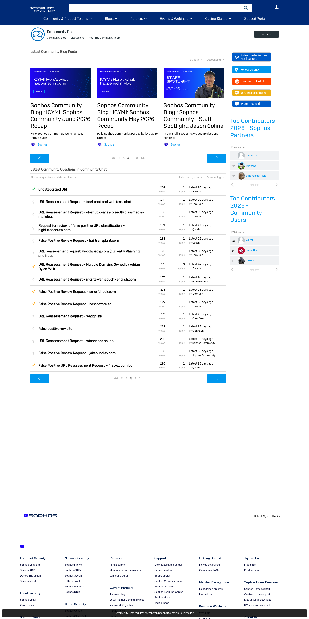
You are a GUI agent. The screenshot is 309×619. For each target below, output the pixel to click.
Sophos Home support (257, 588)
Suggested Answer (33, 266)
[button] (245, 8)
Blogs (109, 18)
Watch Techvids (251, 104)
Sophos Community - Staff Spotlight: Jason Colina (193, 119)
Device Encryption (30, 575)
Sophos (43, 144)
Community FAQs (209, 570)
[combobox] (154, 8)
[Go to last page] (257, 185)
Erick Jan (197, 191)
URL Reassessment (253, 93)
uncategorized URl (52, 189)
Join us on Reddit (253, 81)
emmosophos (200, 281)
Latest (201, 187)
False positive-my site (55, 328)
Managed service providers (125, 570)
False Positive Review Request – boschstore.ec (74, 304)
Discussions (77, 38)
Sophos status (162, 597)
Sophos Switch (73, 575)
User (276, 7)
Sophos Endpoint (30, 564)
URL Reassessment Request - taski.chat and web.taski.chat (84, 202)
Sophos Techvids (164, 586)
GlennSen (198, 318)
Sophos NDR (72, 592)
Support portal (162, 575)
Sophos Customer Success (169, 581)
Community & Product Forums (65, 18)
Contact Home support (257, 594)
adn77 (249, 240)
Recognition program (211, 588)
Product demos (252, 570)
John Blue (252, 250)
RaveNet (251, 165)
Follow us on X (249, 70)
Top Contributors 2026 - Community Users (252, 209)
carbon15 (251, 155)
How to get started (209, 564)
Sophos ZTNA (73, 570)
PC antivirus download (257, 605)
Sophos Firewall (74, 564)
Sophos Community (203, 343)
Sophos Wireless (74, 586)
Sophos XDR (27, 570)
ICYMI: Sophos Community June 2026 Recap (60, 119)
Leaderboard (206, 594)
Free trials (250, 564)
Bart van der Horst (256, 176)
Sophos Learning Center (168, 592)
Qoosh (196, 229)
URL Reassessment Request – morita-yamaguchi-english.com (87, 279)
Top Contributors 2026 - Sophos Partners (252, 128)
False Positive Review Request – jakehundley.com (77, 353)
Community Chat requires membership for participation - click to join (154, 613)
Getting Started (216, 18)
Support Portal (255, 18)
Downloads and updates (168, 564)
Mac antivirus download (257, 599)
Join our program (119, 575)
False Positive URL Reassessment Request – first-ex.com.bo (85, 365)
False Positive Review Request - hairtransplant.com (78, 240)
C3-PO (250, 260)
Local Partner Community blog (127, 599)
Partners (136, 18)
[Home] (48, 9)
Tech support (161, 603)
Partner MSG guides (121, 605)
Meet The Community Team (104, 38)
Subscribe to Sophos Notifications (254, 57)
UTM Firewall (72, 581)
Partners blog (117, 594)
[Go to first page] (252, 185)
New (269, 34)
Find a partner (118, 564)
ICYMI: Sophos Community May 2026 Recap (125, 119)
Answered (33, 189)
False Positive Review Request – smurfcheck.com (77, 291)
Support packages (164, 570)
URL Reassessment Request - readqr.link (70, 316)
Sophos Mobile (28, 581)
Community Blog (56, 38)
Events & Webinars (174, 18)
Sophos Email (28, 599)
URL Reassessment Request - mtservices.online (76, 341)
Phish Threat (27, 605)
